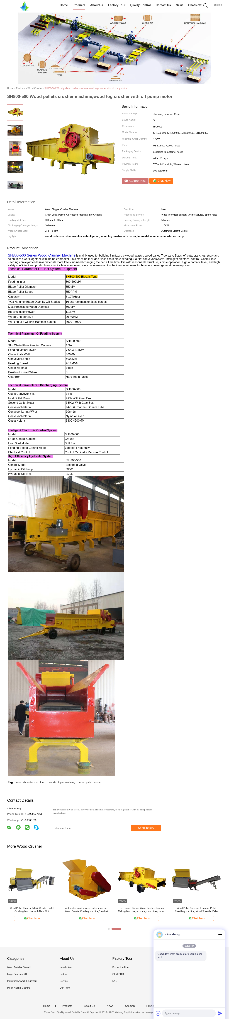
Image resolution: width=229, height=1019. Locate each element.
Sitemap (130, 1006)
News (179, 5)
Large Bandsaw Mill (17, 974)
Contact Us (163, 5)
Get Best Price (137, 180)
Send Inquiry (146, 827)
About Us (96, 5)
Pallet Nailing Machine (18, 987)
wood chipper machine (61, 782)
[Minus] (220, 934)
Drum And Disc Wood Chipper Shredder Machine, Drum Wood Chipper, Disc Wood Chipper (196, 910)
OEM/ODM (118, 974)
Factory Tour (116, 5)
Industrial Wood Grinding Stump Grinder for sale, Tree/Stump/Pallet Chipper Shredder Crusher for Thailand (141, 910)
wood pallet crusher (90, 782)
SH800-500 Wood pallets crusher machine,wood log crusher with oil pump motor (85, 88)
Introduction (66, 967)
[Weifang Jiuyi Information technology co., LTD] (24, 6)
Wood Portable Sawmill (19, 967)
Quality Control (140, 5)
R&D (114, 981)
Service (64, 981)
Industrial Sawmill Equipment (22, 981)
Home (64, 5)
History (63, 974)
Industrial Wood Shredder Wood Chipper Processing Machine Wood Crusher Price (31, 910)
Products (79, 5)
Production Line (120, 967)
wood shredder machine (30, 782)
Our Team (65, 987)
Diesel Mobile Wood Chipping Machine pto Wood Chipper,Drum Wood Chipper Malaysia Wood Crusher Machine (86, 910)
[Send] (220, 1013)
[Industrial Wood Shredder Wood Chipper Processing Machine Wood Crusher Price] (31, 879)
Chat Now (194, 5)
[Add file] (158, 1013)
